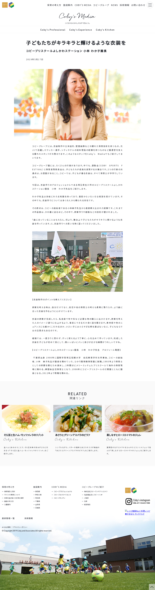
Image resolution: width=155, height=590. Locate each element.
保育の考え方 (54, 5)
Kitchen (105, 29)
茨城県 (37, 508)
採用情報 (124, 5)
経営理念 (87, 504)
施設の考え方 (9, 501)
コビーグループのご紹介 (93, 486)
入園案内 (7, 504)
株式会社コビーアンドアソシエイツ (95, 491)
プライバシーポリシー (20, 527)
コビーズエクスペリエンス (62, 495)
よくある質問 (6, 527)
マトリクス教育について (12, 495)
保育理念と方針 (9, 491)
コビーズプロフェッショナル (63, 491)
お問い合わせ (138, 5)
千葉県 (37, 501)
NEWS (114, 5)
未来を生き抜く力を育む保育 (14, 498)
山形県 (37, 504)
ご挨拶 (86, 498)
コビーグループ (101, 5)
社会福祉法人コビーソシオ (93, 495)
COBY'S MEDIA (83, 5)
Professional (52, 29)
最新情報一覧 (8, 518)
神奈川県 (38, 495)
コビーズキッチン (59, 498)
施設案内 (68, 5)
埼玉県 (37, 498)
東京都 (37, 491)
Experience (80, 29)
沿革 (85, 501)
